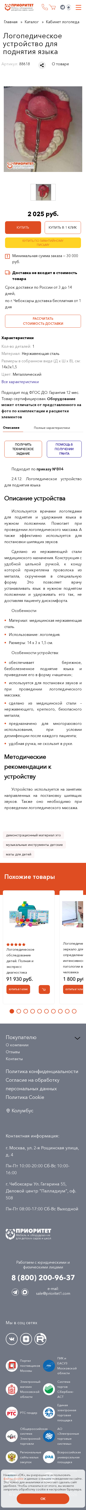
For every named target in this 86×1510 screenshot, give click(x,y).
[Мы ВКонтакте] (12, 1339)
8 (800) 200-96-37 (45, 7)
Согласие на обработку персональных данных (32, 1084)
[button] (12, 1011)
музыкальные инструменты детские (34, 845)
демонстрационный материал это (33, 835)
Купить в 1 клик (63, 227)
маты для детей (18, 854)
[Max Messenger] (68, 7)
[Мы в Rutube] (40, 1339)
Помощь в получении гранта (64, 449)
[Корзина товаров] (52, 7)
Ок (42, 1499)
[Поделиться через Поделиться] (42, 65)
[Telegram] (62, 7)
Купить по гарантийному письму (43, 243)
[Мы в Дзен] (26, 1339)
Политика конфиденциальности (42, 1071)
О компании (17, 1044)
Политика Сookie (25, 1097)
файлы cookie (13, 1478)
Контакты (14, 1058)
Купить (23, 227)
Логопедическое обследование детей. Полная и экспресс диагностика (20, 961)
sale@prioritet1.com (53, 1293)
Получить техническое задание (23, 449)
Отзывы (13, 1051)
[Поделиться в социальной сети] (42, 65)
